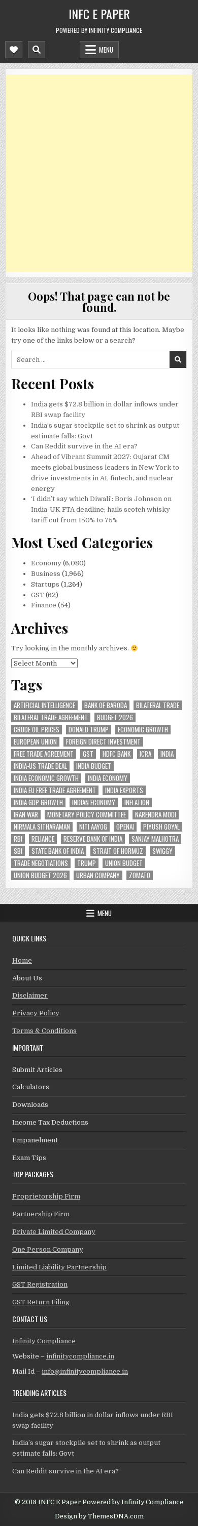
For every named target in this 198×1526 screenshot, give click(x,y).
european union (35, 742)
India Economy (107, 778)
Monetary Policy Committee (86, 814)
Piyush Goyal (161, 827)
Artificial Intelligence (44, 705)
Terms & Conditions (44, 1031)
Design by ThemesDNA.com (99, 1516)
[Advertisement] (99, 173)
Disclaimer (30, 995)
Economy (46, 563)
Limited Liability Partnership (59, 1267)
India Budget (93, 766)
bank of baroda (105, 705)
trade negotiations (41, 863)
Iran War (26, 814)
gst (88, 754)
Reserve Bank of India (92, 839)
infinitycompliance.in (80, 1356)
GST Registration (40, 1284)
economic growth (143, 729)
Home (22, 960)
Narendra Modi (155, 814)
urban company (98, 875)
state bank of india (57, 851)
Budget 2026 (115, 717)
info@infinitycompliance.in (85, 1371)
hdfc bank (116, 754)
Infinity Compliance (44, 1341)
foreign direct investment (103, 742)
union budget (124, 863)
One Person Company (47, 1249)
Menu (106, 50)
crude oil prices (36, 729)
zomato (139, 875)
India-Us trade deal (40, 766)
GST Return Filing (41, 1302)
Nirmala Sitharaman (42, 827)
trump (86, 863)
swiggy (162, 851)
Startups (45, 584)
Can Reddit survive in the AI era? (84, 446)
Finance (43, 605)
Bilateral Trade (157, 705)
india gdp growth (38, 802)
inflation (136, 802)
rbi (18, 839)
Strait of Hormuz (118, 851)
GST (37, 595)
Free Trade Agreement (44, 754)
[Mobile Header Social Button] (13, 49)
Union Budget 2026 (40, 875)
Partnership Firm (41, 1214)
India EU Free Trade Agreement (55, 790)
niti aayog (93, 827)
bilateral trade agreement (51, 717)
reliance (42, 839)
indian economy (93, 802)
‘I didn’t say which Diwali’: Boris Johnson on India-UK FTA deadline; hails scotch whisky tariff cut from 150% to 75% (101, 509)
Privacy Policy (35, 1013)
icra (145, 754)
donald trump (89, 729)
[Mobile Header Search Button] (36, 49)
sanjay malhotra (155, 839)
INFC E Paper (99, 14)
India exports (124, 790)
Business (45, 574)
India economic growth (46, 778)
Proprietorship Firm (46, 1196)
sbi (18, 851)
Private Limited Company (53, 1231)
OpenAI (125, 827)
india (167, 754)
